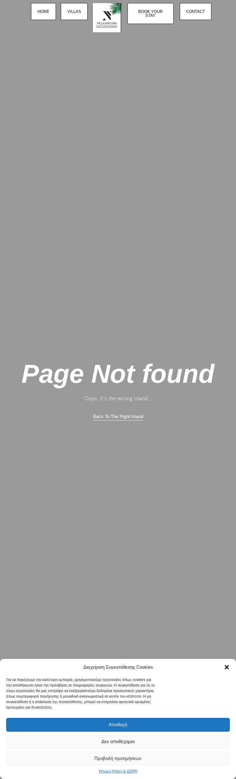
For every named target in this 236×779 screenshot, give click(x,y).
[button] (227, 667)
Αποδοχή (118, 724)
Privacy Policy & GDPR (118, 771)
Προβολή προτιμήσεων (118, 758)
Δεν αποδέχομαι (118, 741)
